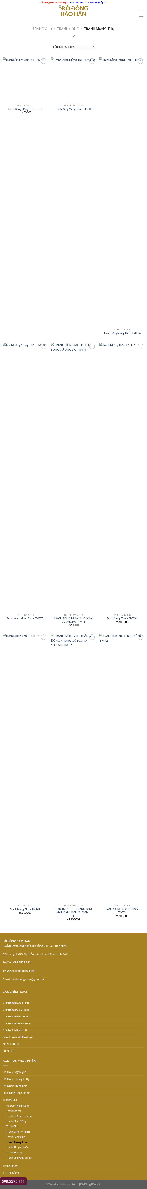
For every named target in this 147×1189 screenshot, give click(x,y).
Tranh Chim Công (16, 1121)
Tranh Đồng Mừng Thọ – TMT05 (25, 618)
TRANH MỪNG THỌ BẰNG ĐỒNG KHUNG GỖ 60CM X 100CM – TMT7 (73, 912)
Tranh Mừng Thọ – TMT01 (122, 618)
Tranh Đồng (68, 29)
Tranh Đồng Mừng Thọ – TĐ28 (25, 109)
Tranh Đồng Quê (15, 1136)
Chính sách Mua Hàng (16, 1016)
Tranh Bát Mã (13, 1110)
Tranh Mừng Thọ (16, 1142)
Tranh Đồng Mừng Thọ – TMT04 (121, 333)
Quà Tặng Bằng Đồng (16, 1092)
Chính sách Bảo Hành (16, 1002)
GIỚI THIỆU (11, 1044)
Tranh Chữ (12, 1126)
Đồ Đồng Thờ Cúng (15, 1085)
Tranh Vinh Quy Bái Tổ (19, 1157)
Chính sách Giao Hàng (16, 1009)
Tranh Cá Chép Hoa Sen (19, 1116)
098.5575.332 (13, 1181)
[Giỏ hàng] (141, 14)
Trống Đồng (10, 1165)
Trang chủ (42, 29)
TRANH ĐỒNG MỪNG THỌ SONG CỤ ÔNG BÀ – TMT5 (73, 620)
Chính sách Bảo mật (15, 1030)
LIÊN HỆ (8, 1051)
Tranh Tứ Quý (14, 1152)
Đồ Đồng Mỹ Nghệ (14, 1072)
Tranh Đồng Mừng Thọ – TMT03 (73, 109)
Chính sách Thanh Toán (17, 1023)
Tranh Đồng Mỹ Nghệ (18, 1131)
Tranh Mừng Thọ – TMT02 (25, 909)
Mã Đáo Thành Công (17, 1105)
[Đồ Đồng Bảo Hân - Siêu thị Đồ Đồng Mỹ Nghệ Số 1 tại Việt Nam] (73, 13)
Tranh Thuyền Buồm (17, 1147)
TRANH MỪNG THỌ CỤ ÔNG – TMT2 (122, 910)
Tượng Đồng (11, 1172)
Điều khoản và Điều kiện (18, 1037)
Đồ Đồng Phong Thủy (16, 1079)
